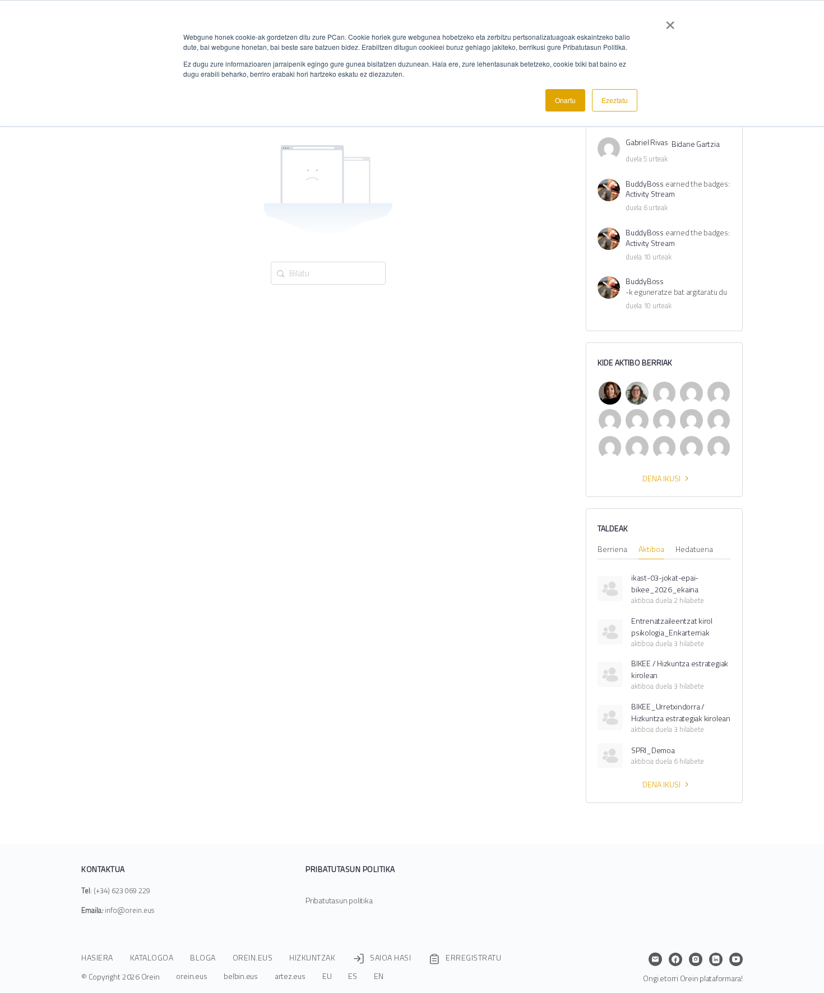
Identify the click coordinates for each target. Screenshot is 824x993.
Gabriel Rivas (647, 142)
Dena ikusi (661, 478)
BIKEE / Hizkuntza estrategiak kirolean (679, 669)
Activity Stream (650, 194)
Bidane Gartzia (696, 144)
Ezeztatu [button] (614, 100)
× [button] (670, 21)
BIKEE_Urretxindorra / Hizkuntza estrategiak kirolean (680, 712)
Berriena (612, 550)
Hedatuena (694, 550)
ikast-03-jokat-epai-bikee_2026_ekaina (664, 583)
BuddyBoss (645, 184)
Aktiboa (651, 550)
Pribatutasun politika (339, 900)
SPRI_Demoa (653, 750)
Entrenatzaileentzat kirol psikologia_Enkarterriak (671, 626)
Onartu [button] (565, 100)
